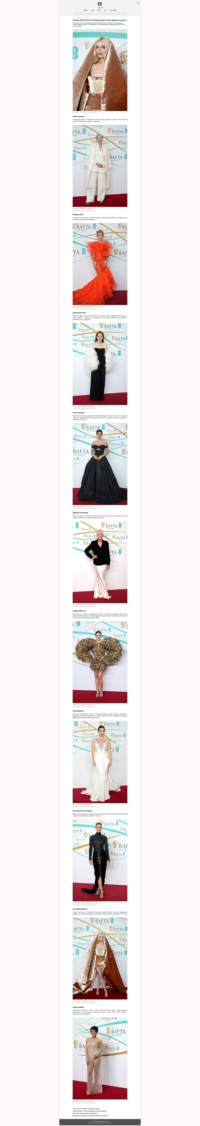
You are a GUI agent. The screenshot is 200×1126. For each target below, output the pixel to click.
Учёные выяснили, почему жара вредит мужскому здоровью (90, 1111)
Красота (99, 10)
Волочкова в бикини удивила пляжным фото (85, 1113)
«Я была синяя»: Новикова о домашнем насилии (86, 1108)
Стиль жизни (113, 10)
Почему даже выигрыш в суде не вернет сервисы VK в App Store (90, 1115)
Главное (86, 10)
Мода (92, 10)
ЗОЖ (105, 10)
